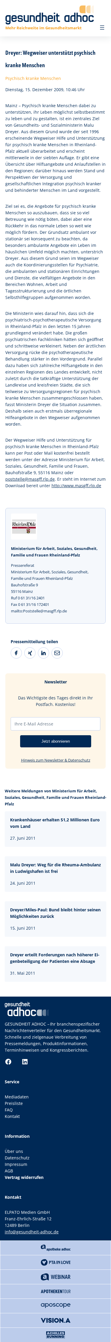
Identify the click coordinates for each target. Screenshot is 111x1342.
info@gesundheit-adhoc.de (32, 1232)
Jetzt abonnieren (55, 741)
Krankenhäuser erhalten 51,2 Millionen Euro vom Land (55, 823)
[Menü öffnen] (102, 27)
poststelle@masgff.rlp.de (30, 479)
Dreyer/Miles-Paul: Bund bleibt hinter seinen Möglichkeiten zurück (55, 913)
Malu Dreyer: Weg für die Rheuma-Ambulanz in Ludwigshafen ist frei (55, 868)
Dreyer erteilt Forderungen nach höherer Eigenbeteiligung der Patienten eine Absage (54, 958)
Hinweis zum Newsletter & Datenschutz (55, 760)
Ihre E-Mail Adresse (34, 724)
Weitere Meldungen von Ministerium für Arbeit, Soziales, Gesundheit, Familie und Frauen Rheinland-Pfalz (55, 797)
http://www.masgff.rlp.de (76, 485)
